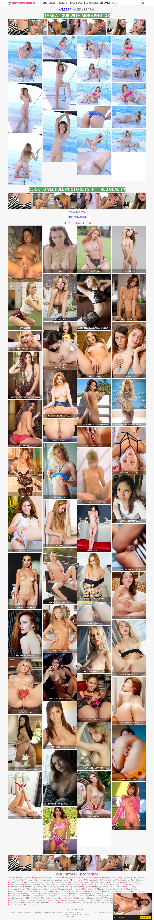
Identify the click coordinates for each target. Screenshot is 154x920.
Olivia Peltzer (108, 903)
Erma (24, 903)
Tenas (57, 896)
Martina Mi (89, 891)
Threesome (106, 882)
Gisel (128, 889)
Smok (126, 887)
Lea (10, 893)
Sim (98, 884)
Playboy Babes (91, 3)
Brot (134, 878)
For (46, 889)
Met (71, 884)
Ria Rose (73, 896)
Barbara (45, 898)
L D (10, 903)
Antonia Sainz (100, 878)
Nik (54, 882)
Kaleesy (65, 9)
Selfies (111, 887)
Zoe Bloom (13, 889)
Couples (12, 884)
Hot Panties (13, 898)
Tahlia (19, 878)
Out (64, 878)
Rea (56, 893)
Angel (11, 882)
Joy (84, 884)
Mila (75, 903)
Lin (10, 896)
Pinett (69, 882)
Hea (113, 900)
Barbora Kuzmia (43, 903)
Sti (50, 900)
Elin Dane (81, 878)
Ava (71, 891)
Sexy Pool (62, 898)
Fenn (11, 887)
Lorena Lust (36, 891)
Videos (52, 3)
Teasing (101, 889)
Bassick (42, 896)
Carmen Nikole (126, 882)
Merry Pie (114, 884)
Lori (40, 882)
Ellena (81, 887)
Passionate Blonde (112, 898)
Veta (77, 898)
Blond (130, 884)
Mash (50, 878)
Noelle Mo (91, 898)
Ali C (26, 884)
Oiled (85, 900)
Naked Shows (75, 3)
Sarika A (103, 893)
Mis (23, 880)
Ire (26, 882)
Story (85, 889)
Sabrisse (118, 878)
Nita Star (27, 896)
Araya (66, 887)
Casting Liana (56, 891)
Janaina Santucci (49, 887)
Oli (133, 891)
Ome (90, 903)
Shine (11, 905)
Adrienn (26, 893)
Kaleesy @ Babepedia (77, 217)
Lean (95, 887)
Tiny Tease (32, 889)
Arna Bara (58, 880)
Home (44, 3)
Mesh (99, 900)
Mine (133, 880)
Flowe (61, 903)
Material (108, 896)
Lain (41, 893)
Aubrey (87, 893)
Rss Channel (71, 917)
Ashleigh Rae (68, 900)
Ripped (41, 884)
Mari (28, 898)
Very (118, 880)
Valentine (88, 880)
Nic (104, 880)
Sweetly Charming (16, 891)
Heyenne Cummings (16, 900)
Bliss (56, 884)
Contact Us (83, 917)
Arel (115, 889)
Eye (36, 900)
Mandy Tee (28, 887)
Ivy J (73, 880)
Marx (72, 893)
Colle (35, 878)
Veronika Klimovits (65, 889)
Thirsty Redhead (87, 882)
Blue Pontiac (40, 880)
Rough (105, 891)
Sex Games (105, 3)
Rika (26, 905)
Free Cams (62, 3)
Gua (10, 880)
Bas (120, 891)
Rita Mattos (91, 896)
